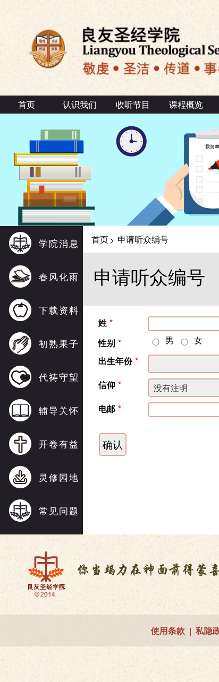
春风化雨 (59, 276)
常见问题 (59, 510)
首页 (26, 104)
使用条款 (168, 630)
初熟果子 (59, 343)
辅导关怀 (59, 410)
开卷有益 (59, 443)
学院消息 (59, 242)
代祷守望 (59, 376)
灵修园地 (59, 477)
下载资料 (59, 309)
